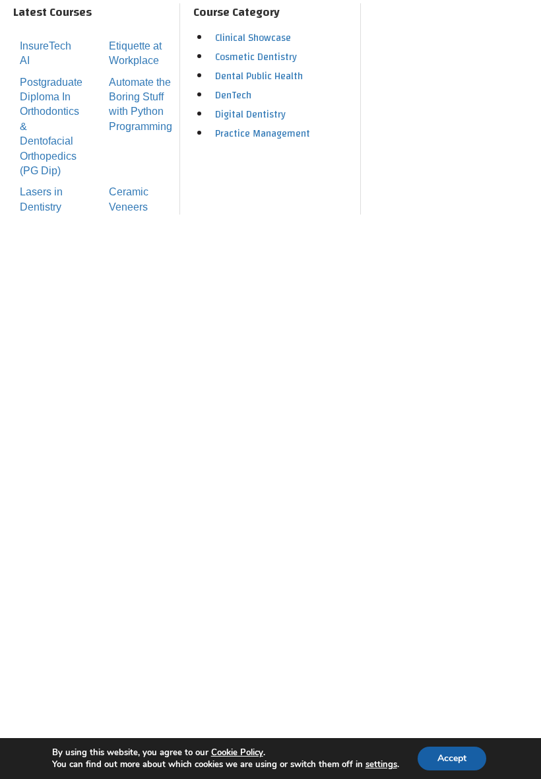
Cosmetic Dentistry (256, 57)
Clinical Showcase (253, 38)
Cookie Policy (237, 753)
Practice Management (262, 134)
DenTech (233, 95)
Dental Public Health (259, 76)
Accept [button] (451, 758)
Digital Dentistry (250, 114)
